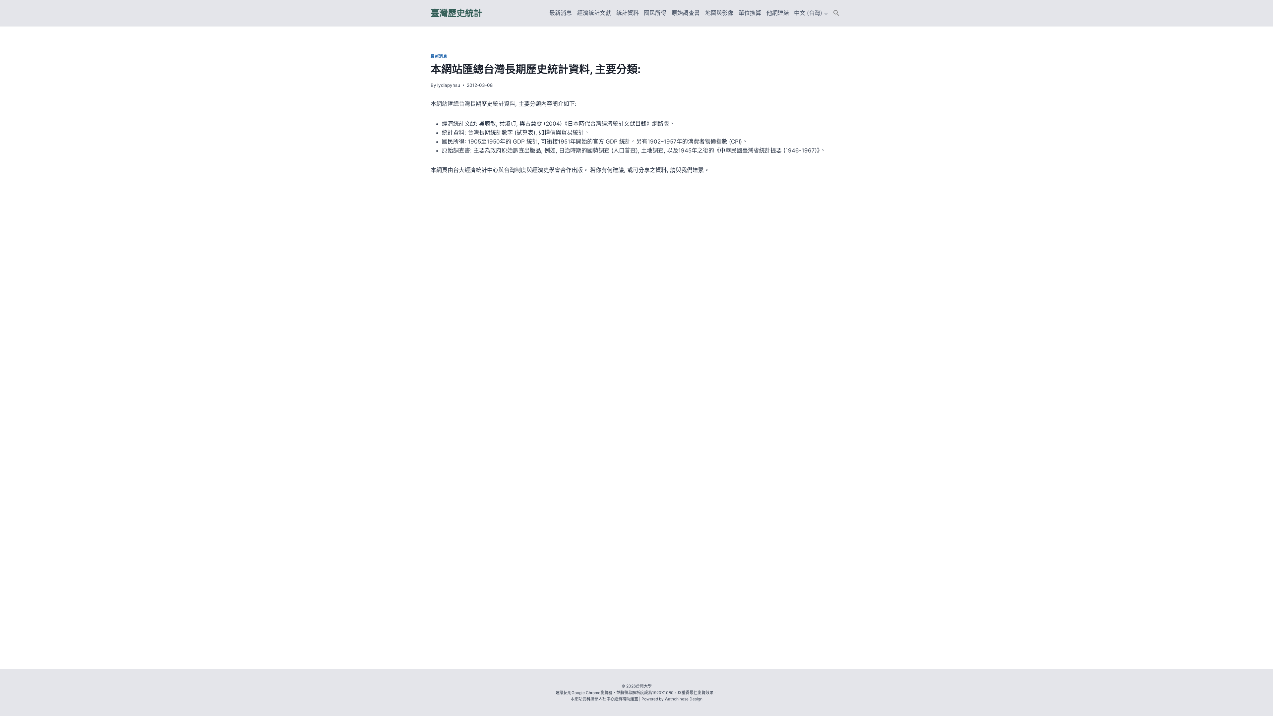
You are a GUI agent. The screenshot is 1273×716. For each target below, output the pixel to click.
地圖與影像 (719, 13)
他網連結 (777, 13)
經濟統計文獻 (594, 13)
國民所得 (655, 13)
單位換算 (750, 13)
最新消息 (560, 13)
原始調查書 (686, 13)
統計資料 (627, 13)
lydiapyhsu (448, 85)
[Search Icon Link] (836, 13)
